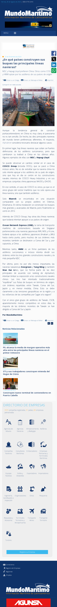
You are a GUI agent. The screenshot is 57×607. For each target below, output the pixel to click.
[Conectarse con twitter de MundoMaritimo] (53, 59)
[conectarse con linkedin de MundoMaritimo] (53, 64)
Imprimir (50, 80)
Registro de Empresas (13, 568)
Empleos (9, 575)
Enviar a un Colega (12, 80)
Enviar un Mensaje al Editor (33, 80)
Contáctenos (10, 565)
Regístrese (9, 572)
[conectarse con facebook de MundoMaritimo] (53, 53)
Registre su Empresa (27, 552)
